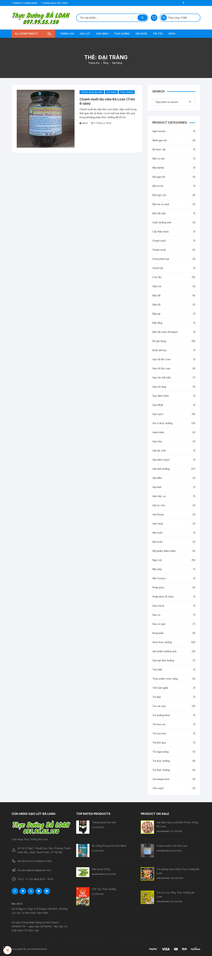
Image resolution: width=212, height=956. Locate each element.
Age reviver (158, 131)
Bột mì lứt (157, 185)
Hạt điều (157, 477)
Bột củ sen (158, 158)
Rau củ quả (158, 623)
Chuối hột (157, 268)
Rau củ (156, 614)
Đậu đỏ (156, 304)
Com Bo (157, 277)
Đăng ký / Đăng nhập (25, 3)
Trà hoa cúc (159, 724)
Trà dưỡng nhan (161, 715)
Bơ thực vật (158, 149)
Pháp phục (158, 587)
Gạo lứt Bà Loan (161, 359)
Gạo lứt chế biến (161, 377)
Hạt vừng (157, 523)
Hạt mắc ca (158, 496)
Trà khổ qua (159, 742)
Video (171, 33)
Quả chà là (158, 605)
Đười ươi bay (159, 350)
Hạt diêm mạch (161, 459)
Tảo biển (157, 669)
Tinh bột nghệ (160, 687)
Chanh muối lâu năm (92, 92)
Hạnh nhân (158, 432)
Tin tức (158, 33)
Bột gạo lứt (158, 176)
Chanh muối (159, 240)
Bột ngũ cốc (159, 195)
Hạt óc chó (158, 505)
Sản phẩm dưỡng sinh (164, 651)
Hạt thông (157, 514)
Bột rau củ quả (160, 204)
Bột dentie (158, 167)
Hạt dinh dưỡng (161, 468)
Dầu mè (156, 286)
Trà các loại (158, 706)
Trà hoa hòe (159, 733)
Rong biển (158, 633)
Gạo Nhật (157, 404)
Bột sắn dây (159, 213)
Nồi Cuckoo (159, 578)
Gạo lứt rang (159, 386)
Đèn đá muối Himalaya (165, 331)
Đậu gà (156, 313)
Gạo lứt (85, 33)
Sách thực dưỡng (162, 642)
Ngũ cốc (157, 560)
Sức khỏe (141, 33)
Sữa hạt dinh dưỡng (163, 660)
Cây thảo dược (160, 231)
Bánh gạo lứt (159, 140)
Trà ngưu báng (160, 751)
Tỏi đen (156, 697)
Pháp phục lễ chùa (162, 596)
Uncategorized (160, 779)
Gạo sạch (157, 414)
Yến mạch (158, 788)
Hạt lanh (156, 487)
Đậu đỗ (156, 295)
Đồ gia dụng (159, 341)
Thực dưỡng (122, 33)
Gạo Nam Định (160, 395)
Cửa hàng (102, 33)
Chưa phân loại (160, 258)
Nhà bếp (157, 569)
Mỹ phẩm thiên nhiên (164, 550)
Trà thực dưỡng (161, 760)
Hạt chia (157, 441)
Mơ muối (157, 532)
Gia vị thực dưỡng (162, 423)
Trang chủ (67, 33)
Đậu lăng (157, 322)
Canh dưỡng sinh (161, 222)
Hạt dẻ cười (159, 450)
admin (85, 123)
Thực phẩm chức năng (165, 678)
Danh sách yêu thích (55, 3)
